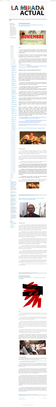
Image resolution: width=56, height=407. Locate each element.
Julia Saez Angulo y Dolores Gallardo (13, 24)
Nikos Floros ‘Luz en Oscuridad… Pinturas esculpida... (14, 120)
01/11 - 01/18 (12, 171)
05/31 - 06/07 (12, 152)
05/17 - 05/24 (12, 154)
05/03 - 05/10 (12, 156)
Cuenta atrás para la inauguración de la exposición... (13, 96)
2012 (11, 175)
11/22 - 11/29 (12, 63)
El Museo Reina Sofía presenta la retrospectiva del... (13, 90)
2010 (11, 177)
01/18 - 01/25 (12, 170)
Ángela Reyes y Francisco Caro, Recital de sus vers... (13, 79)
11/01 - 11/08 (12, 131)
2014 (11, 173)
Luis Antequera (22, 273)
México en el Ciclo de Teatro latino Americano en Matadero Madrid (32, 128)
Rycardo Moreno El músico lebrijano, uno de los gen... (14, 100)
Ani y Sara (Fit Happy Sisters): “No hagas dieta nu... (13, 117)
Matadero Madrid (22, 195)
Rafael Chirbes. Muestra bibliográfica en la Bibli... (14, 122)
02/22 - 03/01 (12, 165)
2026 (11, 47)
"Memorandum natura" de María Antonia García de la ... (14, 111)
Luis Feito (22, 395)
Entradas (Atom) (23, 399)
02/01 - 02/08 (12, 168)
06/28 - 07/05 (12, 148)
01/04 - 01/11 (12, 172)
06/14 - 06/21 (12, 150)
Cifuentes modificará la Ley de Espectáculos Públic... (13, 98)
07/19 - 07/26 (12, 145)
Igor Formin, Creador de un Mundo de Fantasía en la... (14, 88)
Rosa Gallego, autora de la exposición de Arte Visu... (14, 81)
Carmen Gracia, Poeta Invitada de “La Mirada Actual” (14, 113)
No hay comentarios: (34, 124)
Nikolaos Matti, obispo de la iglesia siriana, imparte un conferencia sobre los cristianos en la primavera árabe (32, 199)
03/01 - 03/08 (12, 164)
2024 (11, 49)
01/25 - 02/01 (12, 169)
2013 (11, 174)
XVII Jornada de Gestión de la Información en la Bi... (14, 105)
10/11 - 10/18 (12, 134)
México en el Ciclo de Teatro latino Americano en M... (13, 69)
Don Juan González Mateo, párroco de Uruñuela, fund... (13, 126)
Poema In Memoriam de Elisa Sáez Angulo (14, 130)
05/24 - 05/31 (12, 153)
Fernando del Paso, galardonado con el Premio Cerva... (13, 84)
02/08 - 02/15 (12, 167)
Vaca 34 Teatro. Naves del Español (29, 195)
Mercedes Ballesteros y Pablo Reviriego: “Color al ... (13, 124)
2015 (11, 57)
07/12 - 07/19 (12, 146)
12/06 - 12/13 (12, 61)
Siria (27, 273)
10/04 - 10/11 (12, 135)
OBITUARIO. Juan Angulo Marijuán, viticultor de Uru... (14, 94)
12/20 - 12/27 (12, 59)
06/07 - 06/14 (12, 151)
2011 (11, 176)
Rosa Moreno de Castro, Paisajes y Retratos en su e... (14, 107)
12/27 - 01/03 (12, 58)
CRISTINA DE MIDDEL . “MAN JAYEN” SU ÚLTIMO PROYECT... (14, 92)
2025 (11, 48)
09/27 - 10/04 (12, 136)
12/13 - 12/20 (12, 60)
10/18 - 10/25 (12, 133)
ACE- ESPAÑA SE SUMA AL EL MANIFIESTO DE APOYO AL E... (14, 67)
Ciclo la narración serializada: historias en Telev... (13, 77)
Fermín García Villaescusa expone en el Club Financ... (14, 109)
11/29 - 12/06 (12, 62)
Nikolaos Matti (25, 273)
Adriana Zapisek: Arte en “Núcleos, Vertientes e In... (14, 86)
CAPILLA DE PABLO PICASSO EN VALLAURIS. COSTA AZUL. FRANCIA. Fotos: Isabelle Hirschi (14, 215)
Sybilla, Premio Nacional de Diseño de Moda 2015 (14, 103)
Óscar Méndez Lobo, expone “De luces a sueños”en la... (13, 128)
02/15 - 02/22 (12, 166)
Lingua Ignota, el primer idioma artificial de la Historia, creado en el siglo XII (14, 192)
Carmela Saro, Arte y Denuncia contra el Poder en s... (13, 75)
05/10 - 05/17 (12, 155)
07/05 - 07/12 (12, 147)
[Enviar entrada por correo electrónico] (36, 124)
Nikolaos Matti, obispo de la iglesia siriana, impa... (14, 71)
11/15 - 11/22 (12, 64)
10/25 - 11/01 (12, 132)
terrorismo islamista (30, 273)
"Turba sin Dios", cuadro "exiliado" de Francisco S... (14, 115)
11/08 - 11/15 (12, 65)
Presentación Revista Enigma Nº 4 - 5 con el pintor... (14, 73)
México (25, 195)
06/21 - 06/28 (12, 149)
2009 (11, 178)
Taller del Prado (24, 395)
